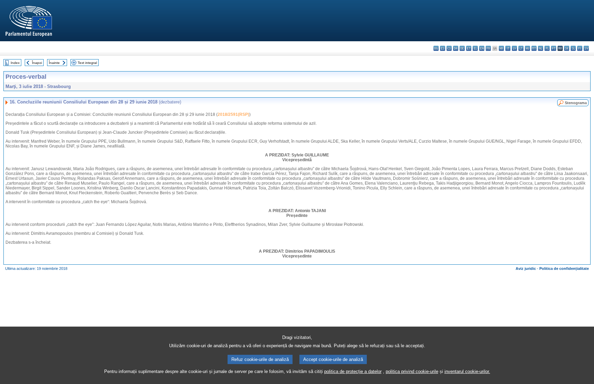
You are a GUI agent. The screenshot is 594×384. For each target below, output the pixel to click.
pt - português (553, 48)
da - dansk (455, 48)
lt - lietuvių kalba (521, 48)
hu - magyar (527, 48)
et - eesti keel (468, 48)
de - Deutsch (462, 48)
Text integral (87, 63)
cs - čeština (449, 48)
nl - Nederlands (540, 48)
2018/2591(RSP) (233, 114)
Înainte (54, 63)
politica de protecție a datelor (353, 371)
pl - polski (547, 48)
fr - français (488, 48)
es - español (442, 48)
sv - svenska (586, 48)
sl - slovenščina (573, 48)
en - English (481, 48)
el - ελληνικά (475, 48)
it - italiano (507, 48)
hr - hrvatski (501, 48)
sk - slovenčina (566, 48)
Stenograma (576, 103)
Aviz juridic (526, 268)
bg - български (436, 48)
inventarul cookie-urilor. (467, 371)
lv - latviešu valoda (514, 48)
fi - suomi (579, 48)
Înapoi (37, 63)
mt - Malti (534, 48)
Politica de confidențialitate (564, 268)
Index (15, 63)
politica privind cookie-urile (412, 371)
